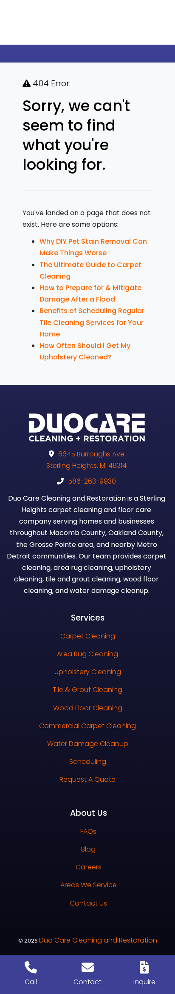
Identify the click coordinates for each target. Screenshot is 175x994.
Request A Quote (87, 779)
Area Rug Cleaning (87, 654)
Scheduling (87, 761)
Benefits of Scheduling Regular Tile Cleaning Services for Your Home (92, 322)
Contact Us (88, 903)
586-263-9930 (92, 481)
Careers (89, 867)
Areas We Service (88, 885)
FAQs (88, 831)
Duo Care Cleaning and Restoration (98, 940)
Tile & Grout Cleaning (87, 690)
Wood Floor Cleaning (87, 708)
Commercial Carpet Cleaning (87, 726)
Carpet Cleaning (87, 636)
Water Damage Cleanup (87, 744)
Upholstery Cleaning (87, 672)
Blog (88, 849)
